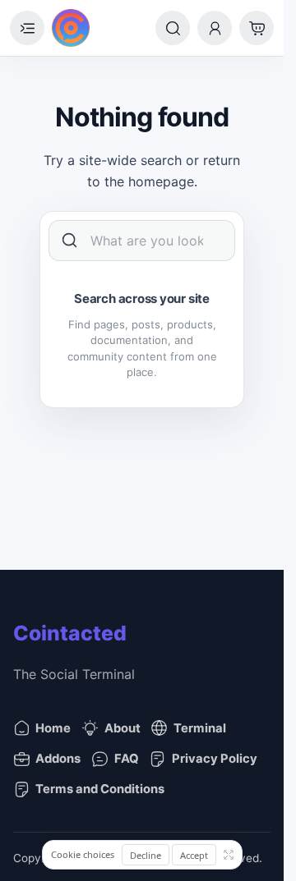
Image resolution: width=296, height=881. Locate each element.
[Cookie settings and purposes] (228, 855)
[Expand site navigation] (27, 28)
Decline (145, 855)
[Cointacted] (71, 28)
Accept (194, 855)
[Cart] (256, 28)
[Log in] (214, 28)
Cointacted (70, 633)
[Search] (172, 28)
